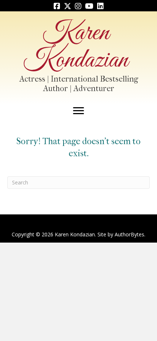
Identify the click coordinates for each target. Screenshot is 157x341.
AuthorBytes (129, 234)
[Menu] (78, 111)
